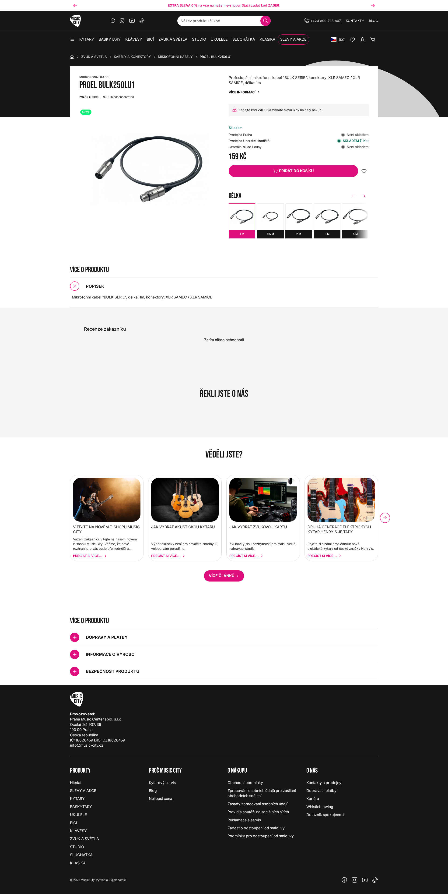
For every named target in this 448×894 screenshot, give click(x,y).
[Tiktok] (142, 20)
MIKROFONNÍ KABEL (94, 77)
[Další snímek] (373, 5)
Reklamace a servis (244, 820)
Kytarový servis (162, 782)
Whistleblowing (319, 806)
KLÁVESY (78, 830)
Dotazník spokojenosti (325, 814)
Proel (89, 97)
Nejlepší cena (160, 798)
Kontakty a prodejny (323, 782)
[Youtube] (132, 21)
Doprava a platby (321, 790)
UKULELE (78, 814)
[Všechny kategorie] (72, 39)
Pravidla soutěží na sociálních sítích (258, 811)
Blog (373, 21)
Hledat (75, 782)
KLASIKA (78, 863)
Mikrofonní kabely (175, 57)
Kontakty (355, 21)
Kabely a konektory (132, 57)
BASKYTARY (81, 806)
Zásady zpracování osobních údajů (258, 804)
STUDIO (77, 846)
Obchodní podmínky (245, 782)
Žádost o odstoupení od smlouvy (256, 828)
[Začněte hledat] (265, 21)
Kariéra (312, 798)
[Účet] (362, 39)
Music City (87, 880)
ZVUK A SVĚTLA (94, 57)
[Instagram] (122, 20)
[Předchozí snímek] (75, 5)
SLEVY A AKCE (83, 790)
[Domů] (72, 57)
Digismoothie (117, 880)
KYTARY (77, 798)
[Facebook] (113, 20)
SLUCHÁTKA (81, 854)
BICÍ (73, 822)
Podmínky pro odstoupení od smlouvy (261, 836)
